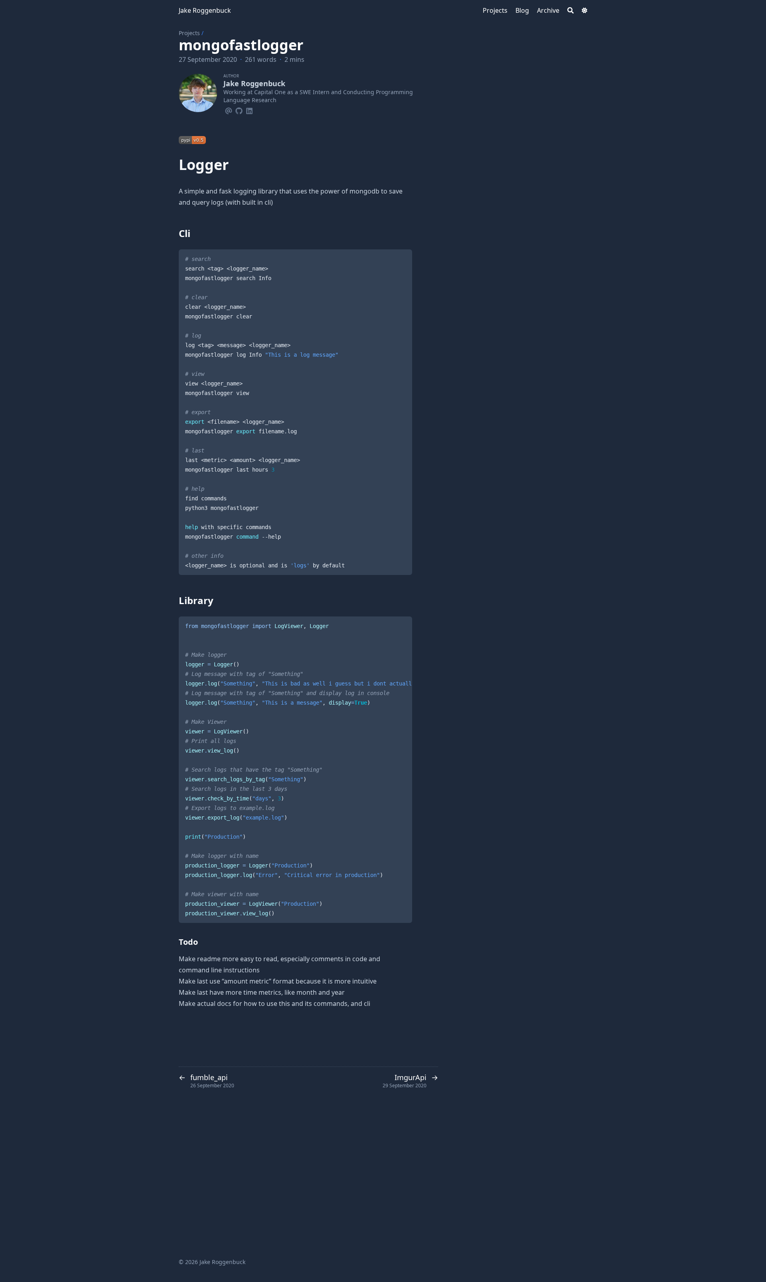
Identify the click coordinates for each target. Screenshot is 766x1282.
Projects (189, 33)
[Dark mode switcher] (584, 10)
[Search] (570, 10)
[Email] (228, 109)
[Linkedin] (249, 109)
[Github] (239, 109)
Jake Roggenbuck (205, 10)
